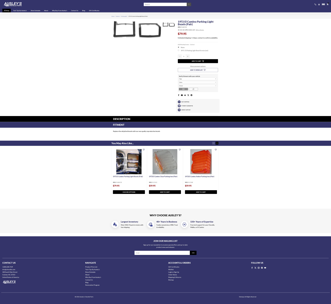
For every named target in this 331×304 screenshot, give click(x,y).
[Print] (185, 95)
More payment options (198, 66)
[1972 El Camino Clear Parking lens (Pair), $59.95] (165, 161)
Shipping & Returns (174, 277)
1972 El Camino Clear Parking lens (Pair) (163, 176)
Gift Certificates (94, 10)
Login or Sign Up (173, 272)
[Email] (182, 95)
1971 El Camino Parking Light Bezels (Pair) (128, 176)
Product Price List (91, 267)
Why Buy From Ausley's (93, 277)
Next (217, 143)
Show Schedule (35, 10)
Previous (213, 143)
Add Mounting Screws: (186, 44)
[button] (323, 4)
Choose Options (129, 192)
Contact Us (74, 10)
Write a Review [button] (200, 30)
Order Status (172, 275)
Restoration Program (92, 285)
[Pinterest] (191, 95)
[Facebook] (179, 95)
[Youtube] (265, 268)
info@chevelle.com (8, 269)
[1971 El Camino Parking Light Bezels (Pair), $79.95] (129, 161)
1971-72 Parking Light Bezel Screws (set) (194, 50)
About (46, 10)
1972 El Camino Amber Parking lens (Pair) (199, 176)
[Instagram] (259, 268)
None (183, 47)
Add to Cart (165, 192)
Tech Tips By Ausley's (92, 269)
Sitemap (171, 280)
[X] (188, 95)
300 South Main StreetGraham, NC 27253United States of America (10, 274)
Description (121, 118)
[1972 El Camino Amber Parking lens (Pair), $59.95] (201, 161)
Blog (83, 10)
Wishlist (171, 269)
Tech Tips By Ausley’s (20, 10)
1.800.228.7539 (7, 267)
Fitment (118, 124)
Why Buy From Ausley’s (59, 10)
